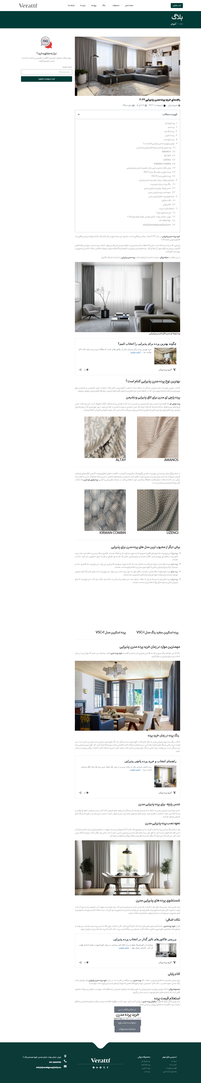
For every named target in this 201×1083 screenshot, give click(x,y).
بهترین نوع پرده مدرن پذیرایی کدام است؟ (159, 143)
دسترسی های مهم (169, 1057)
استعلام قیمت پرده (166, 208)
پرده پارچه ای (170, 123)
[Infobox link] (46, 50)
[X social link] (104, 1068)
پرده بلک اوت (169, 131)
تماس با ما (173, 1064)
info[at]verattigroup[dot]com (157, 225)
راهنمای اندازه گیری (170, 1071)
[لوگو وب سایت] (28, 6)
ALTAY (167, 155)
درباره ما (174, 1061)
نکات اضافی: (166, 200)
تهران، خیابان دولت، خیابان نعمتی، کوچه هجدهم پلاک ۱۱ (149, 216)
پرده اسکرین (169, 135)
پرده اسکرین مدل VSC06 (161, 176)
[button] (79, 114)
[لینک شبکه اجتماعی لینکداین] (97, 1068)
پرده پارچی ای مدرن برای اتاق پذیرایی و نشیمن (153, 147)
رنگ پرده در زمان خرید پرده (160, 184)
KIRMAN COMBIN (162, 164)
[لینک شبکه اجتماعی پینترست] (100, 1068)
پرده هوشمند (169, 139)
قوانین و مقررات (171, 1068)
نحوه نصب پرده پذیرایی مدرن (159, 192)
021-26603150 (165, 220)
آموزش (173, 24)
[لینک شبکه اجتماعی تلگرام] (93, 1068)
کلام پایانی (167, 204)
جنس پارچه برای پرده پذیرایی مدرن (157, 188)
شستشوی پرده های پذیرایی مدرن (161, 196)
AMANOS (166, 151)
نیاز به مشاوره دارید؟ (163, 212)
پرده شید (171, 127)
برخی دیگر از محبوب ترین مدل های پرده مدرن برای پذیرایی (149, 168)
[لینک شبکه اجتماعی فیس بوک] (107, 1068)
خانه (181, 24)
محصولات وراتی (144, 1057)
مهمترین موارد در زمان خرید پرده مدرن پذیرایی (156, 180)
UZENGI (167, 160)
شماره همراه (67, 67)
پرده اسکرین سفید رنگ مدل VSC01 (157, 172)
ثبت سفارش (177, 5)
